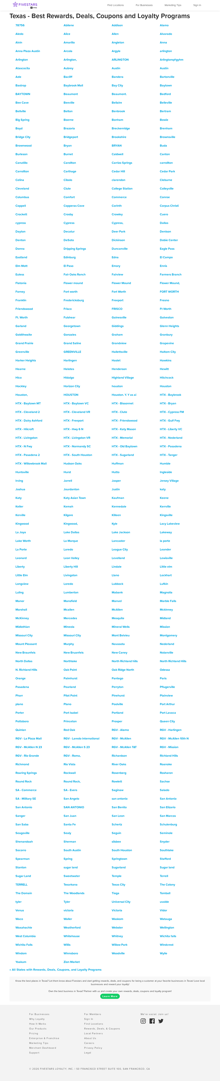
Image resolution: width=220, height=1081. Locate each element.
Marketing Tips (173, 5)
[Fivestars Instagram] (143, 1020)
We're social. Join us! (154, 1014)
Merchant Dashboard (42, 1048)
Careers (89, 1043)
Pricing (33, 1033)
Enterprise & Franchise (44, 1038)
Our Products (38, 1028)
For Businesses (144, 5)
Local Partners (93, 1033)
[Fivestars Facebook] (152, 1020)
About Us (90, 1038)
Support (34, 1052)
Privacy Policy (93, 1048)
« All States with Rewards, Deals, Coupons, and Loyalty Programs (55, 969)
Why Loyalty (37, 1019)
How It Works (37, 1023)
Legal (87, 1052)
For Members (92, 1014)
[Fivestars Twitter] (161, 1020)
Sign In (197, 5)
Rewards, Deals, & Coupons (102, 1028)
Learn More (110, 996)
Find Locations (115, 5)
